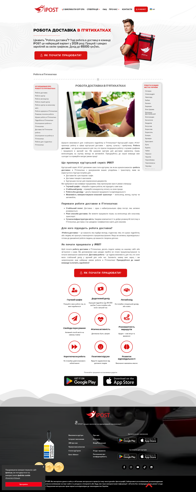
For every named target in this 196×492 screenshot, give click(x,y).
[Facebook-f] (124, 467)
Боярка (148, 135)
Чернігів (148, 157)
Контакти (96, 439)
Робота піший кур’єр (42, 102)
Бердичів (148, 123)
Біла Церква (149, 109)
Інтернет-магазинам (76, 439)
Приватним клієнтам (77, 447)
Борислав (148, 129)
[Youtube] (138, 467)
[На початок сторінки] (149, 485)
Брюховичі (149, 141)
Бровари (148, 138)
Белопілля (149, 120)
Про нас (96, 435)
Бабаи (147, 100)
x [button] (43, 467)
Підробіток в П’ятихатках (44, 120)
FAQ (105, 9)
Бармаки (148, 106)
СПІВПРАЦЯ (92, 9)
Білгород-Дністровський (150, 113)
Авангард (148, 97)
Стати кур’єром (75, 450)
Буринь (148, 147)
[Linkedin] (151, 467)
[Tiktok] (144, 467)
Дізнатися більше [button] (12, 478)
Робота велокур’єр (42, 99)
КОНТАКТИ (127, 9)
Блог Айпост (73, 454)
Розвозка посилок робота (44, 114)
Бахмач (148, 103)
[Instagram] (131, 467)
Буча (147, 144)
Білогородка (149, 117)
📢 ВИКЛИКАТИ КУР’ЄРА (73, 9)
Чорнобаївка (149, 160)
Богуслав (148, 126)
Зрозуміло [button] (23, 484)
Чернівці (148, 166)
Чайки (147, 151)
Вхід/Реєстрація (99, 443)
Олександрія (150, 94)
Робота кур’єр (40, 96)
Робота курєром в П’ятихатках (46, 111)
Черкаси (148, 154)
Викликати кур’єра (76, 435)
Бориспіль (149, 132)
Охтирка (148, 91)
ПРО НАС (113, 9)
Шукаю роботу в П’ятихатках (45, 117)
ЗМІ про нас (73, 443)
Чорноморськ (150, 163)
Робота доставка (41, 93)
